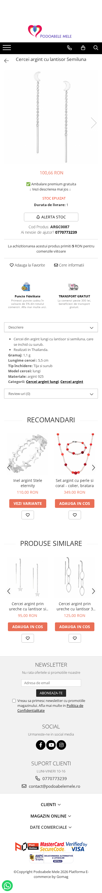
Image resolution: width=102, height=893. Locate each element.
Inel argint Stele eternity (27, 483)
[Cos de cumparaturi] (83, 47)
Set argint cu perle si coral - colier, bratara (74, 483)
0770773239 (54, 778)
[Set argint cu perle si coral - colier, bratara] (74, 454)
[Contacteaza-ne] (69, 47)
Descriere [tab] (15, 327)
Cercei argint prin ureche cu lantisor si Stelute (27, 606)
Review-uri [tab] (19, 393)
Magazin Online (48, 816)
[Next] (93, 122)
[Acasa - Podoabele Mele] (51, 31)
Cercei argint (71, 381)
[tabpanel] (51, 117)
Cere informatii (71, 265)
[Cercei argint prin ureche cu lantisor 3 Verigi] (74, 577)
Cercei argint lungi (42, 381)
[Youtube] (51, 745)
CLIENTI (49, 804)
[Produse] (7, 49)
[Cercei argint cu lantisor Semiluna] (51, 117)
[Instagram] (61, 745)
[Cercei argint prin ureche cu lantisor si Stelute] (27, 577)
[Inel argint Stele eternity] (27, 454)
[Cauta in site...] (96, 47)
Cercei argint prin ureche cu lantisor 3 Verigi (75, 606)
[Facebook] (40, 745)
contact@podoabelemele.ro (54, 786)
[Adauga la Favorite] (27, 515)
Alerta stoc (53, 216)
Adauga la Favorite (29, 265)
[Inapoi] (4, 61)
